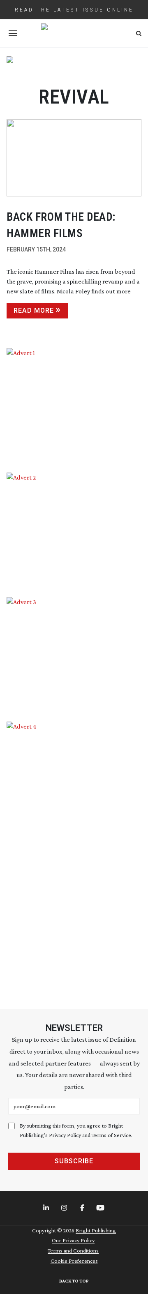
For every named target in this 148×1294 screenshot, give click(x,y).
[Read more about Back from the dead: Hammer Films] (74, 157)
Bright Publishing (96, 1230)
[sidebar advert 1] (74, 404)
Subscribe (74, 1161)
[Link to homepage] (74, 33)
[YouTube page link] (101, 1208)
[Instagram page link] (65, 1208)
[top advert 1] (74, 66)
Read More (34, 310)
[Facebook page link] (83, 1208)
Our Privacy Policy (73, 1240)
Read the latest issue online (74, 9)
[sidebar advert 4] (74, 856)
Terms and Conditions (73, 1250)
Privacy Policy (65, 1135)
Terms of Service (111, 1135)
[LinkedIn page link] (47, 1208)
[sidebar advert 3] (74, 653)
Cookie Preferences (74, 1260)
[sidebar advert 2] (74, 529)
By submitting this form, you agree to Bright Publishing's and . (76, 1130)
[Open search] (139, 33)
